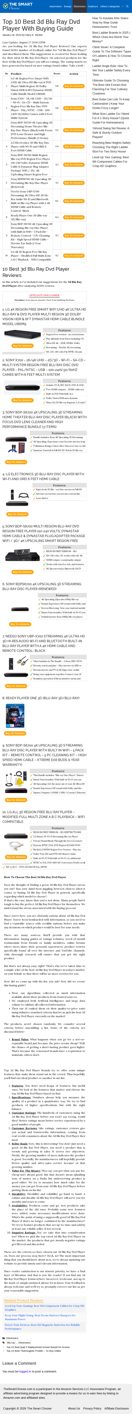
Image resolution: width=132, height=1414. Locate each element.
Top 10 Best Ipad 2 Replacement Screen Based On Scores (38, 1347)
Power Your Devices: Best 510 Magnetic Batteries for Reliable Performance (42, 1326)
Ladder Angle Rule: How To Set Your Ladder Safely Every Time (111, 70)
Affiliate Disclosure (116, 1408)
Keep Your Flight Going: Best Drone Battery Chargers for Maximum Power (40, 1317)
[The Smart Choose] (17, 6)
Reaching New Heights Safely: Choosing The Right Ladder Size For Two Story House (111, 147)
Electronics (80, 6)
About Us (74, 1408)
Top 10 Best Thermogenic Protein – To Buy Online (33, 1350)
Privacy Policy (92, 1408)
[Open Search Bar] (127, 6)
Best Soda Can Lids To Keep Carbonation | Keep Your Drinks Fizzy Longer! (111, 104)
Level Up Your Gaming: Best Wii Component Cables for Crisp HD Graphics (44, 1307)
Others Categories (110, 6)
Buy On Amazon (74, 86)
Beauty (67, 6)
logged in (25, 1371)
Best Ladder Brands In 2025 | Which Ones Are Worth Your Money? (111, 37)
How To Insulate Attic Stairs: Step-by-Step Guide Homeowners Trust (110, 22)
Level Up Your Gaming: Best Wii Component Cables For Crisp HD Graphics (110, 162)
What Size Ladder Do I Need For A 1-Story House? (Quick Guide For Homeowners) (110, 118)
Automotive (55, 6)
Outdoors (93, 6)
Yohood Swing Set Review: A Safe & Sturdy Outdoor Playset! (110, 133)
